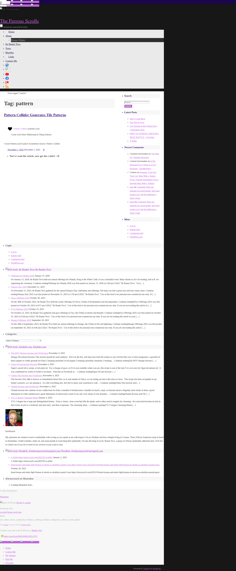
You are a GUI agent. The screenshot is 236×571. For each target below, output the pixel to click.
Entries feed (135, 229)
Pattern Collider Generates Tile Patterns (35, 114)
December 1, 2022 (16, 150)
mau (131, 187)
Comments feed (136, 233)
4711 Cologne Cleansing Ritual (24, 398)
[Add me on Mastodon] (5, 542)
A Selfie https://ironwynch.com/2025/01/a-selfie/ (32, 457)
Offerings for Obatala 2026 (22, 276)
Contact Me (10, 552)
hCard (6, 525)
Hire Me (9, 559)
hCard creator (26, 525)
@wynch (9, 563)
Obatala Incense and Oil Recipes (25, 386)
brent (132, 202)
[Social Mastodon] (7, 65)
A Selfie (133, 141)
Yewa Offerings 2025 (20, 298)
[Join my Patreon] (15, 2)
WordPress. (156, 568)
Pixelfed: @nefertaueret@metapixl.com (82, 451)
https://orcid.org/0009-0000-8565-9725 (20, 536)
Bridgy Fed (37, 530)
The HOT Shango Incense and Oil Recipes (29, 353)
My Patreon (10, 555)
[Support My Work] (35, 2)
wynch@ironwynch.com (10, 512)
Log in (132, 226)
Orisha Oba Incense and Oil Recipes (26, 375)
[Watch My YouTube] (25, 2)
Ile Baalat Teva (43, 269)
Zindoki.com (39, 346)
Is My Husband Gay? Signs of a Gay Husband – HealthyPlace (143, 165)
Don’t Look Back (137, 119)
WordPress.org (136, 237)
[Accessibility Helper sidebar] (3, 3)
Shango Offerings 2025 (21, 320)
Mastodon (4, 497)
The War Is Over (137, 122)
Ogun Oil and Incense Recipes (24, 364)
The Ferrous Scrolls (19, 20)
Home (8, 548)
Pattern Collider (20, 129)
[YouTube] (7, 74)
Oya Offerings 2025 (19, 309)
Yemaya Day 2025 (19, 287)
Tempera (146, 568)
